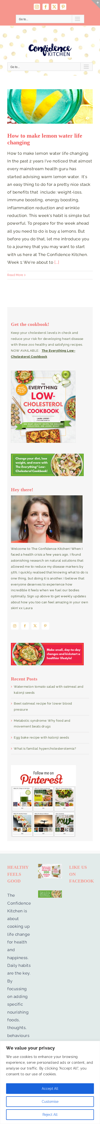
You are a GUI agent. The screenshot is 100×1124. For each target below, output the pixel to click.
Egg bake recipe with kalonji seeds (41, 737)
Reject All (50, 1115)
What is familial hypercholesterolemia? (45, 748)
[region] (50, 1082)
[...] (56, 262)
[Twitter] (35, 626)
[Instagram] (15, 626)
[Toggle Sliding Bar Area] (95, 4)
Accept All (50, 1088)
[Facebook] (25, 626)
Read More (15, 275)
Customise (50, 1102)
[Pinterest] (45, 626)
